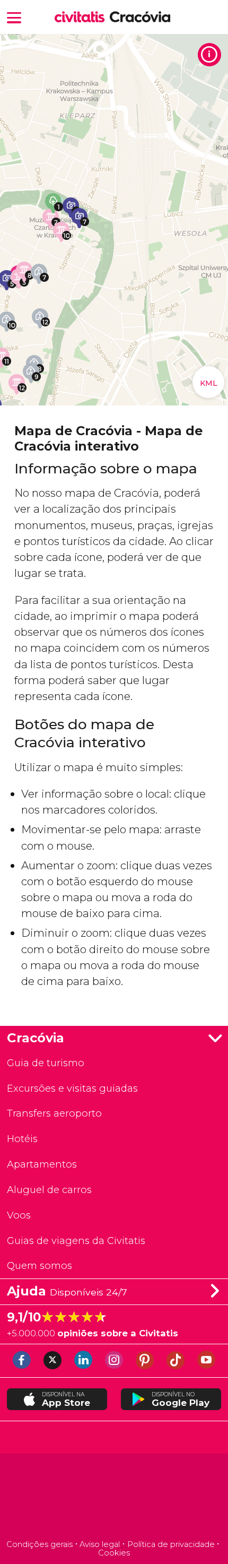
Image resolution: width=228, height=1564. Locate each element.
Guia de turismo (45, 1063)
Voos (19, 1215)
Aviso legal (100, 1544)
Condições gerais (39, 1544)
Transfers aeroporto (54, 1113)
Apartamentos (42, 1164)
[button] (14, 16)
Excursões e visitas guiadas (72, 1088)
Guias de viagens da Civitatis (76, 1240)
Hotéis (22, 1139)
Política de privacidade (171, 1544)
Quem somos (39, 1265)
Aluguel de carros (49, 1189)
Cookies (114, 1553)
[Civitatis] (114, 1498)
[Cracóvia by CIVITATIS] (82, 17)
